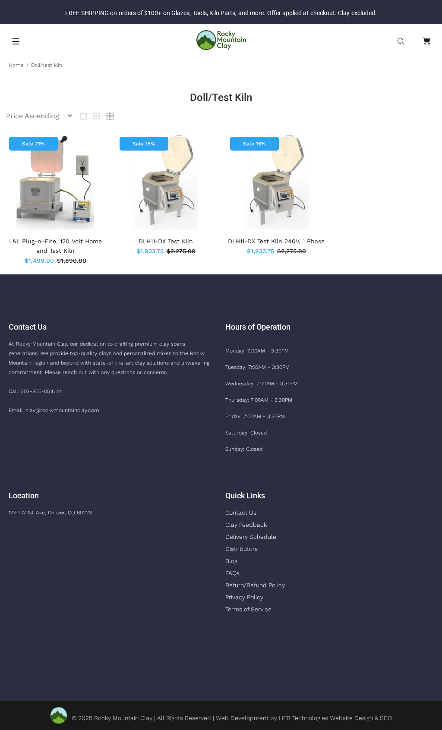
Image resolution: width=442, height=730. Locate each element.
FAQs (232, 573)
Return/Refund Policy (255, 585)
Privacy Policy (244, 597)
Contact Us (240, 512)
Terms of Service (248, 609)
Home (16, 65)
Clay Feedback (246, 524)
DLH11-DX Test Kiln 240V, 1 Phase (276, 241)
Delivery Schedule (250, 536)
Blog (231, 560)
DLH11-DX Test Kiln (166, 241)
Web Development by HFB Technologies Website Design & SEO (304, 717)
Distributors (241, 548)
